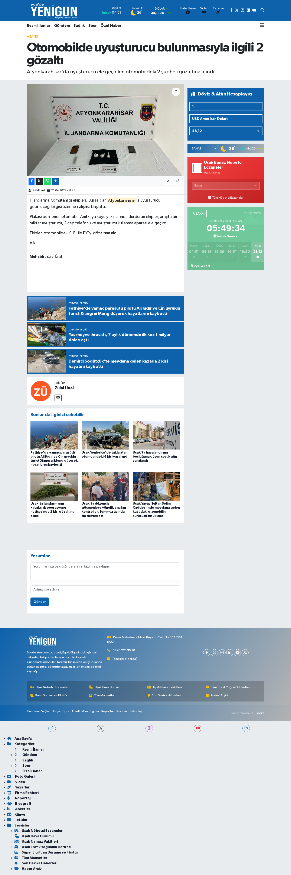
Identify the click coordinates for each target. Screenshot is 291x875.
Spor (92, 26)
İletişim (20, 820)
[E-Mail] (58, 397)
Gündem (62, 26)
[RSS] (245, 652)
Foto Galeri (24, 776)
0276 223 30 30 (124, 650)
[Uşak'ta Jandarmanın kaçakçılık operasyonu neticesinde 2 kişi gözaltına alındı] (54, 486)
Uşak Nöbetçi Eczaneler (52, 687)
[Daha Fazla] (55, 181)
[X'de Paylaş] (39, 181)
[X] (214, 652)
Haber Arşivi (219, 695)
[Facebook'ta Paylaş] (32, 181)
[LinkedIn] (229, 652)
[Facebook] (206, 652)
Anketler (22, 809)
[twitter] (100, 728)
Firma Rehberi (26, 793)
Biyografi (22, 803)
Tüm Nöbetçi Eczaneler (227, 197)
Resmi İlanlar (38, 26)
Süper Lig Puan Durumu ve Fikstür (50, 852)
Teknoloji (136, 711)
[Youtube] (237, 652)
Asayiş (32, 36)
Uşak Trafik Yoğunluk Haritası (230, 687)
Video (19, 782)
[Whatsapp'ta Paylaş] (47, 181)
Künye (19, 814)
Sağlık (79, 26)
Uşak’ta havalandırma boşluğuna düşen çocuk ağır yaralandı (155, 456)
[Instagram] (222, 652)
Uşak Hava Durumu (107, 687)
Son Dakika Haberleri (166, 695)
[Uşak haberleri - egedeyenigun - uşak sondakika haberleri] (54, 10)
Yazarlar (22, 787)
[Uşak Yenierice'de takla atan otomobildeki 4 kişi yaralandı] (105, 435)
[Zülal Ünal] (40, 391)
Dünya (56, 711)
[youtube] (197, 728)
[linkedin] (246, 728)
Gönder (39, 602)
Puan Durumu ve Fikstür (51, 695)
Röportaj (107, 711)
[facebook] (52, 728)
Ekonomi (121, 711)
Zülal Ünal (39, 190)
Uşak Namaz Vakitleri (167, 687)
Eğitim (95, 711)
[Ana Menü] (262, 25)
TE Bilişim (258, 713)
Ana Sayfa (23, 738)
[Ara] (262, 10)
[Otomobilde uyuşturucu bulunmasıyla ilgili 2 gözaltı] (105, 130)
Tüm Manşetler (104, 695)
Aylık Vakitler (202, 266)
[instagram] (149, 728)
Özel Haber (111, 26)
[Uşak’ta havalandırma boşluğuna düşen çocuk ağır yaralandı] (156, 435)
